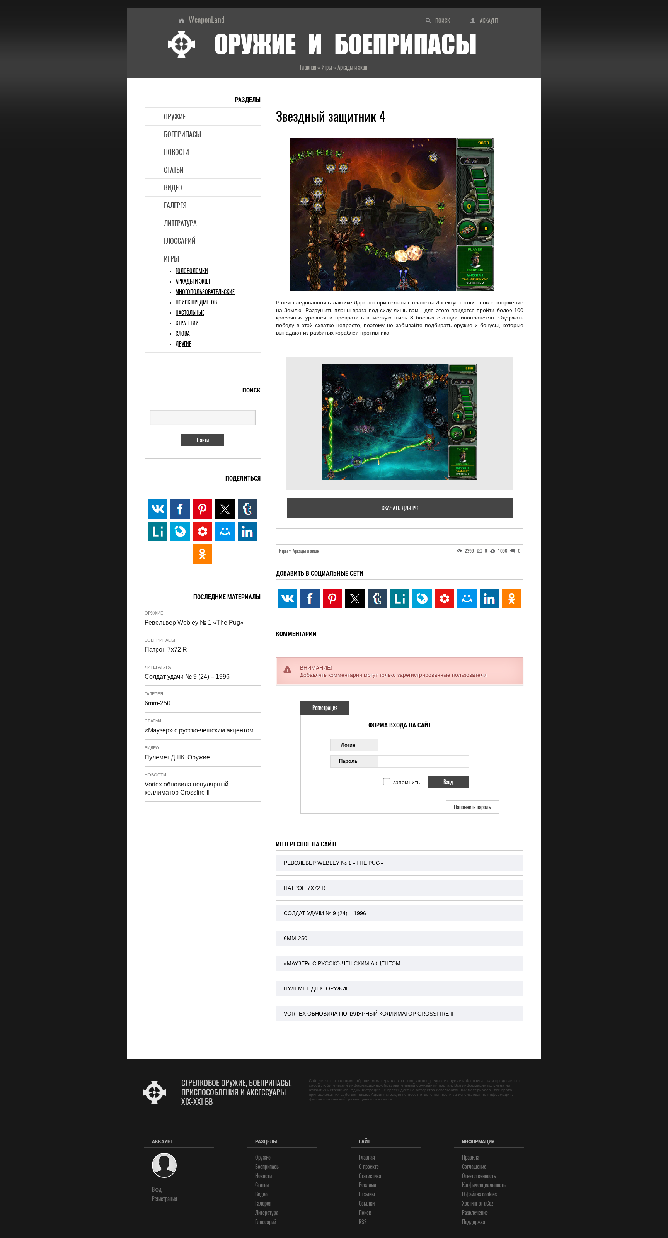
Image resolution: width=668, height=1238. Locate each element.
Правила (470, 1157)
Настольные (190, 312)
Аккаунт (489, 20)
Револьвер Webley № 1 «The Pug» (333, 863)
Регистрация (324, 708)
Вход (157, 1189)
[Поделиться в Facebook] (310, 598)
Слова (183, 333)
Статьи (174, 170)
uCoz (488, 1203)
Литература (180, 223)
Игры (171, 258)
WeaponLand (207, 19)
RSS (363, 1222)
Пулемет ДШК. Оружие (316, 988)
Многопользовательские (205, 291)
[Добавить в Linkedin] (489, 598)
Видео (173, 187)
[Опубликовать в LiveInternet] (399, 598)
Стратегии (187, 323)
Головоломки (192, 271)
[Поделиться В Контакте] (287, 598)
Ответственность (479, 1176)
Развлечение (475, 1212)
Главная (367, 1157)
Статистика (370, 1176)
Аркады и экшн (194, 281)
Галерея (175, 205)
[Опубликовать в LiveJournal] (422, 598)
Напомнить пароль (472, 807)
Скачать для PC (400, 508)
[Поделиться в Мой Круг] (444, 598)
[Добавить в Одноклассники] (511, 598)
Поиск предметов (196, 302)
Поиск (442, 20)
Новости (176, 152)
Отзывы (367, 1194)
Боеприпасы (182, 134)
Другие (183, 344)
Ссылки (367, 1203)
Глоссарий (180, 241)
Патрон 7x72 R (304, 888)
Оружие (175, 116)
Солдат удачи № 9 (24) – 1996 (325, 913)
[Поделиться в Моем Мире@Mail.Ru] (467, 598)
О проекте (369, 1166)
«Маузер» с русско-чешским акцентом (342, 963)
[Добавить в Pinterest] (332, 598)
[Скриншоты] (399, 422)
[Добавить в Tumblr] (377, 598)
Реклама (367, 1185)
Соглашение (474, 1166)
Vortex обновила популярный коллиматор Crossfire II (368, 1013)
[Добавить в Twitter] (355, 598)
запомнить (406, 782)
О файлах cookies (479, 1194)
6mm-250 (295, 938)
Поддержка (473, 1222)
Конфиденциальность (484, 1185)
